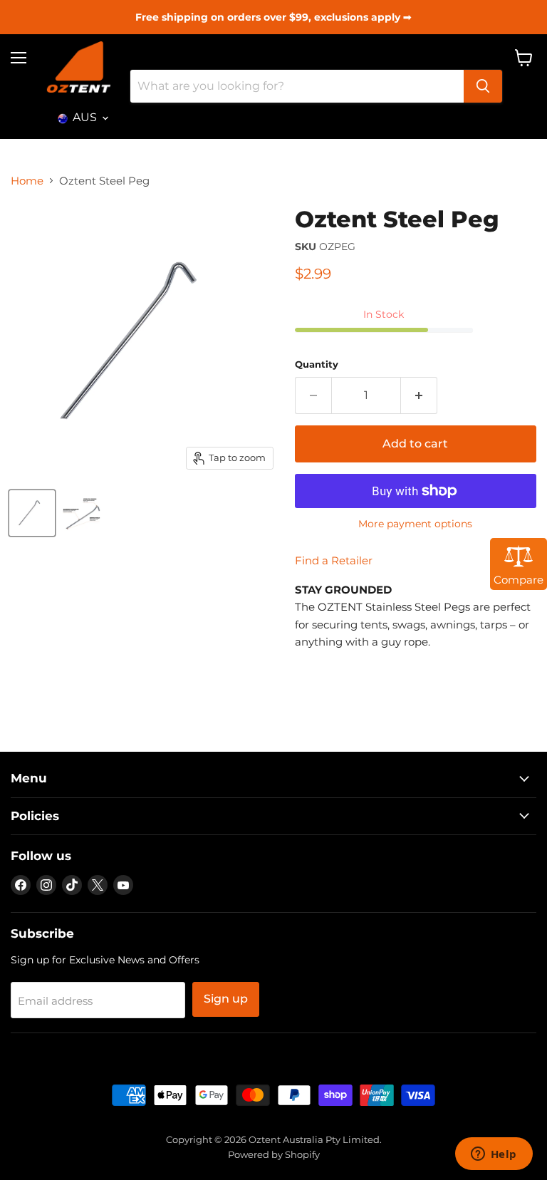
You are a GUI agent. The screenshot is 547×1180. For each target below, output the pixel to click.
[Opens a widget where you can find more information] (493, 1155)
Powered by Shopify (274, 1154)
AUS (85, 117)
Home (27, 181)
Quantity (316, 364)
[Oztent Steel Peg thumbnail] (32, 513)
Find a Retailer (334, 560)
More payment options (415, 523)
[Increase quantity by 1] (419, 395)
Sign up (226, 998)
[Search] (483, 86)
